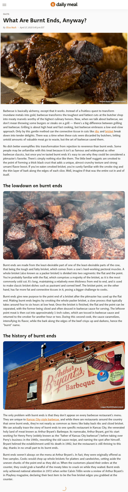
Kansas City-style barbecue (43, 419)
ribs (97, 131)
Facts (6, 14)
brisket (109, 131)
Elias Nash (11, 27)
